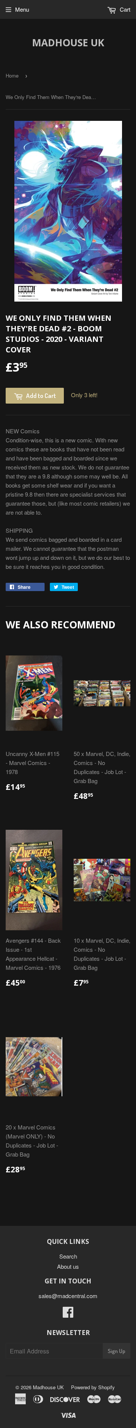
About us (68, 1266)
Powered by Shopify (93, 1387)
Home (12, 75)
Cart (124, 9)
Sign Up (116, 1351)
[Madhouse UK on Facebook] (68, 1314)
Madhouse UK (68, 42)
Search (68, 1256)
